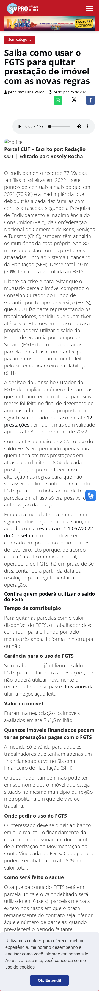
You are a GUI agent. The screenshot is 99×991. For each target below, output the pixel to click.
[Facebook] (90, 100)
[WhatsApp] (58, 100)
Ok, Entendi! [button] (49, 980)
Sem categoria (19, 39)
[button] (37, 968)
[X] (74, 100)
